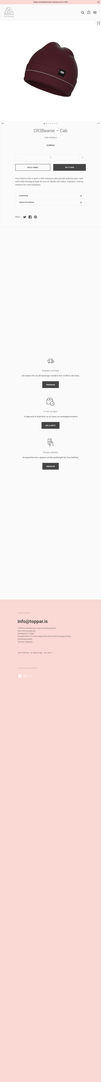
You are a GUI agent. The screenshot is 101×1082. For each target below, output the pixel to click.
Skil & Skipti (50, 425)
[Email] (30, 676)
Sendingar (50, 385)
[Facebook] (20, 676)
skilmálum (29, 642)
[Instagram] (25, 676)
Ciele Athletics (50, 137)
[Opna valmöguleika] (95, 12)
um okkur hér (30, 631)
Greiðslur (50, 466)
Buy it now (69, 167)
